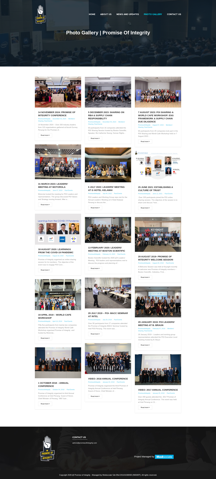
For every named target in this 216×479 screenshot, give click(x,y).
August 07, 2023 (158, 125)
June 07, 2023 (57, 190)
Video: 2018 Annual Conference (108, 378)
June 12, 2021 (157, 194)
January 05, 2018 (158, 393)
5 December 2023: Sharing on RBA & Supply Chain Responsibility (106, 115)
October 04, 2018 (58, 389)
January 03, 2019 (108, 382)
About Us (106, 14)
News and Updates (127, 14)
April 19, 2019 (57, 321)
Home (92, 14)
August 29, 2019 (158, 263)
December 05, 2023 (109, 122)
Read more (45, 135)
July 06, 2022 (107, 193)
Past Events (48, 121)
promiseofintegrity (44, 119)
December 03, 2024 (59, 119)
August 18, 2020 (58, 256)
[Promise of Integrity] (40, 14)
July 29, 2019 (107, 320)
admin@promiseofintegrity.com (84, 443)
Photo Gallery (153, 14)
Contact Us (174, 14)
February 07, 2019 (159, 328)
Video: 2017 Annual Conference (158, 390)
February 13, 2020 (109, 254)
